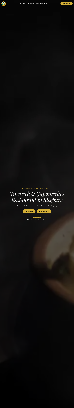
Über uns (22, 3)
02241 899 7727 (67, 3)
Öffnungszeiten (41, 3)
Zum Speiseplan (29, 211)
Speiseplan (30, 3)
